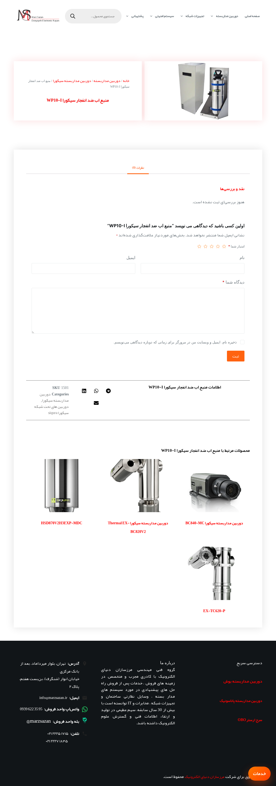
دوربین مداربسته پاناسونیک (241, 700)
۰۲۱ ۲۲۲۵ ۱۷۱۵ (57, 733)
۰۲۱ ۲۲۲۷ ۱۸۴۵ (57, 741)
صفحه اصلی (252, 16)
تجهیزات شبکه (194, 16)
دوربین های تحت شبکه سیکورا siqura (51, 409)
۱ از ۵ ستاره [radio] (224, 246)
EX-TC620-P (214, 611)
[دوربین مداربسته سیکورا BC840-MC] (214, 485)
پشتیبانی (137, 16)
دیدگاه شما (233, 282)
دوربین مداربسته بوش (242, 681)
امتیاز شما (236, 246)
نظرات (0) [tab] (138, 167)
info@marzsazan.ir (53, 697)
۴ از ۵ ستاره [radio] (205, 246)
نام (242, 257)
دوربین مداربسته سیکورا (72, 80)
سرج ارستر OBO (250, 719)
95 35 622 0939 (31, 709)
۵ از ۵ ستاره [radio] (199, 246)
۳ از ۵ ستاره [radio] (212, 246)
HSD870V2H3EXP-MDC (61, 523)
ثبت (235, 356)
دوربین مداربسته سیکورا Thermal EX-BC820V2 (138, 527)
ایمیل (130, 257)
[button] (108, 391)
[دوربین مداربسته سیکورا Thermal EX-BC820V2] (137, 485)
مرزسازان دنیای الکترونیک (205, 776)
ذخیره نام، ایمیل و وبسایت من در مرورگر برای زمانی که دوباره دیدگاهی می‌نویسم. (175, 342)
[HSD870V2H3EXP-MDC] (61, 485)
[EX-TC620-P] (214, 573)
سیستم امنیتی (164, 16)
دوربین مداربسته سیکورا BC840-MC (214, 523)
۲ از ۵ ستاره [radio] (218, 246)
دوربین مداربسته (227, 16)
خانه (126, 80)
